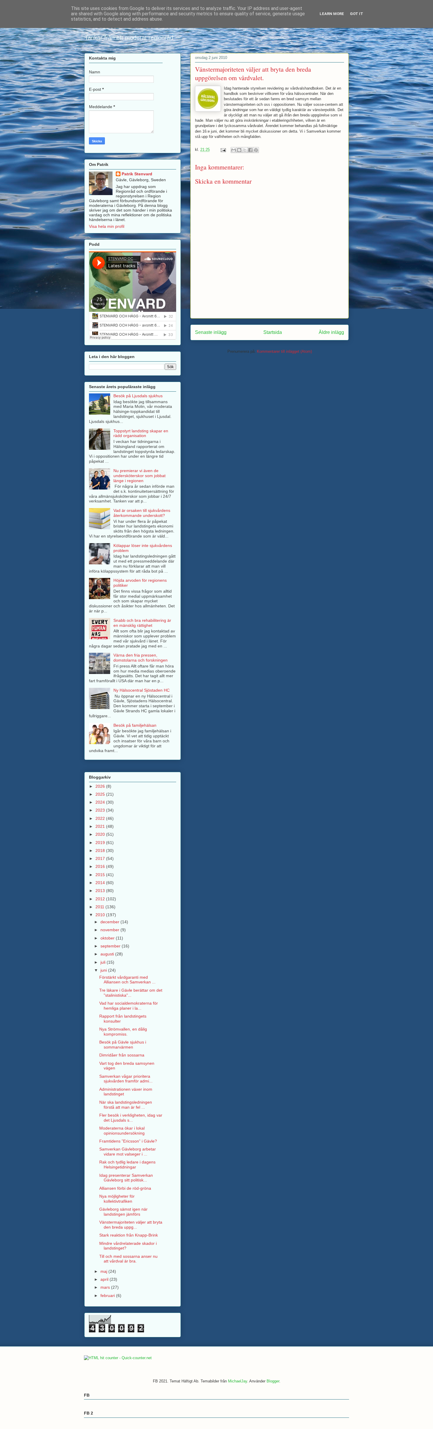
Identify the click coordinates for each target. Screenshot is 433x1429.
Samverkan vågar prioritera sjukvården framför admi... (126, 1079)
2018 (100, 850)
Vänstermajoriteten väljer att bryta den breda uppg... (130, 1224)
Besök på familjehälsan (134, 725)
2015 (100, 874)
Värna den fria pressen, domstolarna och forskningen (140, 657)
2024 (100, 802)
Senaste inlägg (211, 332)
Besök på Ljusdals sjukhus (138, 395)
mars (105, 1287)
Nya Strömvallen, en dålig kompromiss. (123, 1031)
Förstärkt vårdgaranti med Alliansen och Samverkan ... (127, 980)
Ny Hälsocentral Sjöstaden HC (141, 690)
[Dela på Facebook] (250, 150)
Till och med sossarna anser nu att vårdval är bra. (128, 1259)
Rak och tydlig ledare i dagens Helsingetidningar (127, 1164)
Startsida (272, 332)
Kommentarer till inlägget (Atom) (284, 351)
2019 (100, 842)
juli (103, 962)
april (105, 1279)
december (110, 921)
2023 (100, 810)
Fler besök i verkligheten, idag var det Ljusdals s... (130, 1118)
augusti (107, 954)
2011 (100, 906)
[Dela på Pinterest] (256, 150)
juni (104, 970)
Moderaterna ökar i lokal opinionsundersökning (122, 1130)
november (110, 929)
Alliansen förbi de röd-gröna (125, 1188)
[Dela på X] (245, 150)
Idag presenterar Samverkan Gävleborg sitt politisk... (126, 1178)
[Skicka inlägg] (223, 149)
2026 (100, 786)
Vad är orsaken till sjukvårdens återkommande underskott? (141, 513)
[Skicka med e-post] (234, 150)
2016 (100, 866)
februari (108, 1295)
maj (104, 1271)
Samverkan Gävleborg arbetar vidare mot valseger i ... (127, 1151)
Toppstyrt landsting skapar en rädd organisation (140, 433)
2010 (100, 914)
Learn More (332, 13)
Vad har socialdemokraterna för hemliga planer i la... (128, 1006)
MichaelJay (237, 1381)
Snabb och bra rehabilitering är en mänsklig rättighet (142, 623)
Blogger (273, 1381)
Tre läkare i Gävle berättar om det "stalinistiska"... (130, 993)
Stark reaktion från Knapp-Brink (128, 1235)
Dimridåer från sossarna (121, 1055)
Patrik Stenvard (137, 174)
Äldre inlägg (331, 332)
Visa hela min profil (106, 226)
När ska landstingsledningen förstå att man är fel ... (125, 1105)
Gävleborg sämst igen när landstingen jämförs (123, 1212)
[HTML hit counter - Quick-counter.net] (118, 1358)
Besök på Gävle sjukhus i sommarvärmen (122, 1044)
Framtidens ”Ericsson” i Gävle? (128, 1141)
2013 (100, 890)
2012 (100, 898)
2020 (100, 834)
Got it (356, 13)
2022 (100, 818)
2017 (100, 858)
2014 (100, 882)
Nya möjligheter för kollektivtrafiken (117, 1199)
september (111, 946)
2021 (100, 826)
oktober (108, 938)
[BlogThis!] (239, 150)
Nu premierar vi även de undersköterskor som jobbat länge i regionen (139, 475)
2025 (100, 794)
